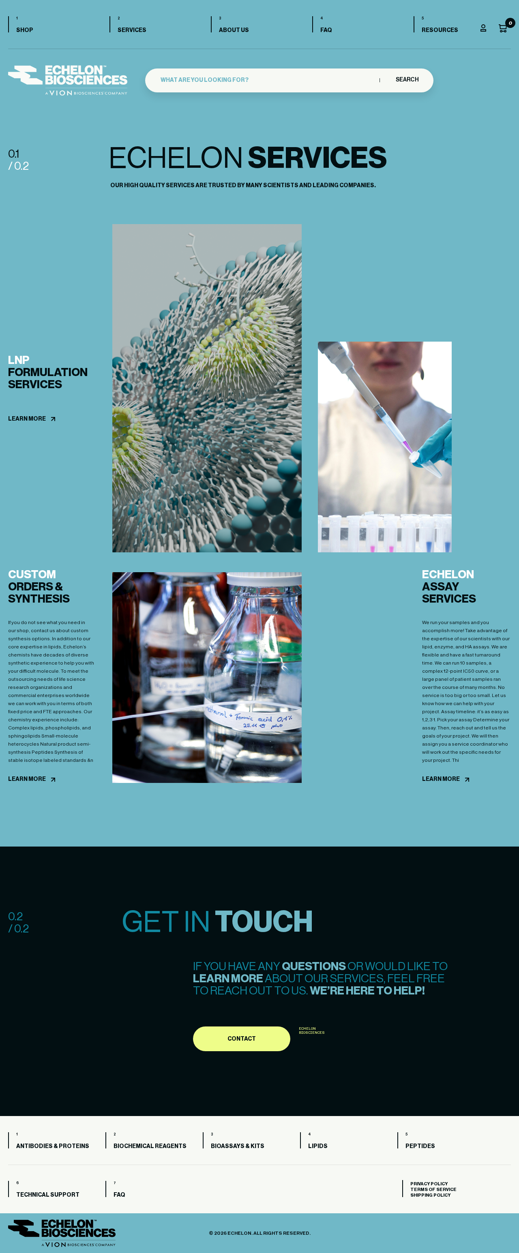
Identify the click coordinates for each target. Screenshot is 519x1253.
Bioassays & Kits (237, 1146)
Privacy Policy (429, 1184)
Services (132, 30)
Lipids (318, 1146)
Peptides (420, 1146)
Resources (440, 30)
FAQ (326, 30)
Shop (24, 30)
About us (234, 30)
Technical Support (47, 1195)
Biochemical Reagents (150, 1146)
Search (407, 80)
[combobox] (268, 80)
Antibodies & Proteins (52, 1146)
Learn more (27, 419)
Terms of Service (433, 1189)
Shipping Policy (430, 1195)
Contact (241, 1039)
